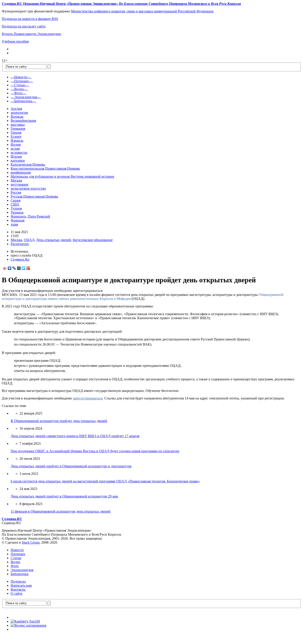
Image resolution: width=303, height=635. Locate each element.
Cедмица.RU (12, 519)
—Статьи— (19, 85)
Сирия (15, 200)
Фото (15, 566)
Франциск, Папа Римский (30, 216)
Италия (16, 156)
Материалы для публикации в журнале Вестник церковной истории (62, 176)
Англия (16, 108)
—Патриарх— (21, 81)
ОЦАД (29, 240)
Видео (15, 562)
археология (19, 112)
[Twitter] (23, 268)
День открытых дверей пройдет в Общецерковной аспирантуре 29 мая (64, 496)
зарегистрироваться (87, 398)
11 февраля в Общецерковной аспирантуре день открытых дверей (60, 511)
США (15, 204)
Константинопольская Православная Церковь (45, 168)
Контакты (18, 589)
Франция (17, 220)
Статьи (16, 558)
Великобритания (23, 120)
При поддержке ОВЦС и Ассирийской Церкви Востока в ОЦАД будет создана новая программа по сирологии (95, 451)
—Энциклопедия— (25, 97)
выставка (18, 124)
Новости (17, 550)
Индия (16, 144)
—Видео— (19, 89)
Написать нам (21, 585)
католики (18, 160)
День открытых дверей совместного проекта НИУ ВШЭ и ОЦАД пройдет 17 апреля (75, 436)
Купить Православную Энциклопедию (31, 34)
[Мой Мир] (19, 268)
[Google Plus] (28, 268)
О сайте (16, 593)
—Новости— (21, 77)
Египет (16, 136)
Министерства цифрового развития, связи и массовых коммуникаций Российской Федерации (142, 11)
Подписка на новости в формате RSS (30, 19)
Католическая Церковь (28, 164)
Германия (18, 128)
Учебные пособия (15, 41)
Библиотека (19, 574)
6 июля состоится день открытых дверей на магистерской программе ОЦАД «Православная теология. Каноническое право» (105, 481)
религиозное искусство (28, 188)
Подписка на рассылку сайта (23, 26)
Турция (16, 208)
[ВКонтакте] (9, 268)
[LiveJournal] (14, 268)
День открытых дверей (53, 240)
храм (14, 224)
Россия (16, 192)
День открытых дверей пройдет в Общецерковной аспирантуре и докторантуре (71, 466)
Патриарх (18, 554)
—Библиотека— (23, 101)
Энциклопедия (22, 570)
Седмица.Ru (20, 259)
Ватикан (17, 116)
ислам (15, 148)
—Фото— (18, 93)
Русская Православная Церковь (34, 196)
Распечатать (20, 244)
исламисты (19, 152)
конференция (21, 172)
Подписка (18, 581)
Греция (16, 132)
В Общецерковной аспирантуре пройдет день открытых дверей (59, 421)
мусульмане (19, 184)
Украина (17, 212)
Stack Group (30, 542)
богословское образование (93, 240)
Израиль (17, 140)
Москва (16, 180)
